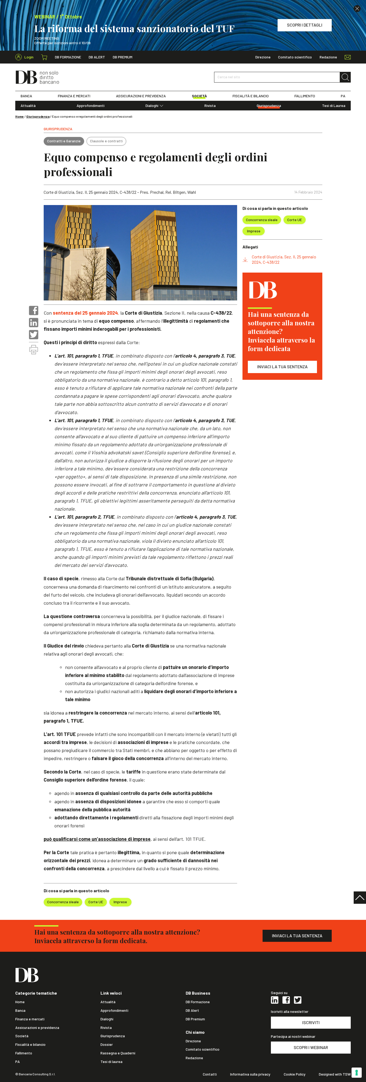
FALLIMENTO (304, 96)
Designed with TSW (335, 1074)
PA (343, 96)
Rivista (210, 105)
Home (19, 116)
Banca (20, 1010)
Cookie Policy (294, 1074)
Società (21, 1036)
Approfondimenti (90, 105)
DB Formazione (68, 57)
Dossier (106, 1044)
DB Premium (122, 57)
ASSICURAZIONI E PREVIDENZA (141, 96)
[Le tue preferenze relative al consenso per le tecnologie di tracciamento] (357, 1073)
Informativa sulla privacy (250, 1074)
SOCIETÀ (199, 96)
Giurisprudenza (269, 105)
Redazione (328, 57)
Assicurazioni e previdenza (37, 1027)
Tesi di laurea (111, 1061)
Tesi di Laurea (333, 105)
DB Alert (97, 57)
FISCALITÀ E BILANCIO (251, 96)
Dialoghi (151, 105)
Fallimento (23, 1053)
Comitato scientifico (295, 57)
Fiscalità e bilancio (30, 1044)
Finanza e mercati (29, 1019)
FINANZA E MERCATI (74, 96)
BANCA (26, 96)
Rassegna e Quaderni (117, 1053)
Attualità (28, 105)
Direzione (263, 57)
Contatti (210, 1074)
